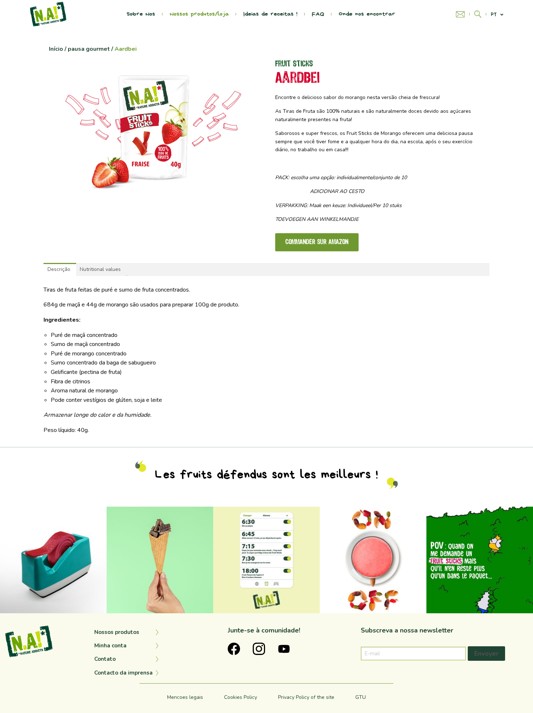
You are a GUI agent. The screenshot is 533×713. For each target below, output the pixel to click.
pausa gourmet (89, 49)
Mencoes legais (185, 697)
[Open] (53, 560)
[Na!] (48, 14)
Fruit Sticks (294, 64)
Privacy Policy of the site (306, 697)
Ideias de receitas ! (270, 14)
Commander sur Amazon (316, 242)
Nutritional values (100, 269)
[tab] (59, 269)
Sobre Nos (141, 14)
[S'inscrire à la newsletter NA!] (463, 14)
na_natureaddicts (52, 513)
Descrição (58, 269)
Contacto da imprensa (123, 672)
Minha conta (110, 645)
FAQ (318, 14)
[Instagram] (97, 604)
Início (56, 49)
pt (493, 14)
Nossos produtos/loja (199, 14)
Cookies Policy (240, 697)
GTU (360, 697)
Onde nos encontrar (367, 14)
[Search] (478, 14)
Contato (105, 659)
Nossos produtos (116, 632)
